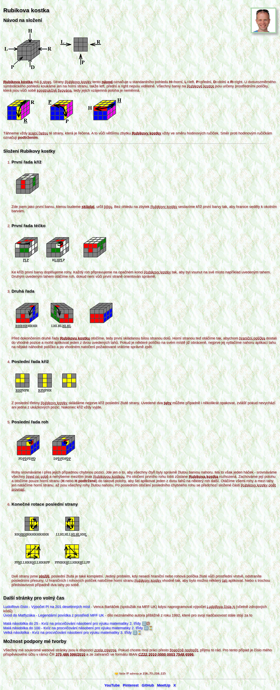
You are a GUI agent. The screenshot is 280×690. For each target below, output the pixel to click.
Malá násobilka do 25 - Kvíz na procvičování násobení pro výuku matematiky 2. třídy (72, 623)
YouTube (112, 685)
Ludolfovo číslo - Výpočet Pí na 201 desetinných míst (46, 607)
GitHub (148, 685)
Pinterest (131, 685)
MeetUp (163, 685)
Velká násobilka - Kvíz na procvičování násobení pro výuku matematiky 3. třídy (67, 632)
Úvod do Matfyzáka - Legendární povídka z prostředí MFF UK (53, 615)
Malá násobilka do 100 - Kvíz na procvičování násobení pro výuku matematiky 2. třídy (73, 628)
